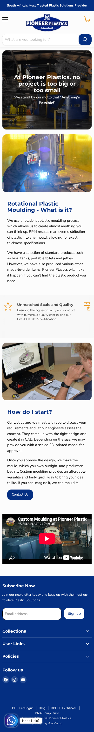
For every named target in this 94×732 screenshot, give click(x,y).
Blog (42, 708)
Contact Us (20, 494)
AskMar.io (55, 723)
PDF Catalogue (23, 708)
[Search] (85, 39)
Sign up (74, 613)
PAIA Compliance (47, 713)
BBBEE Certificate (64, 708)
